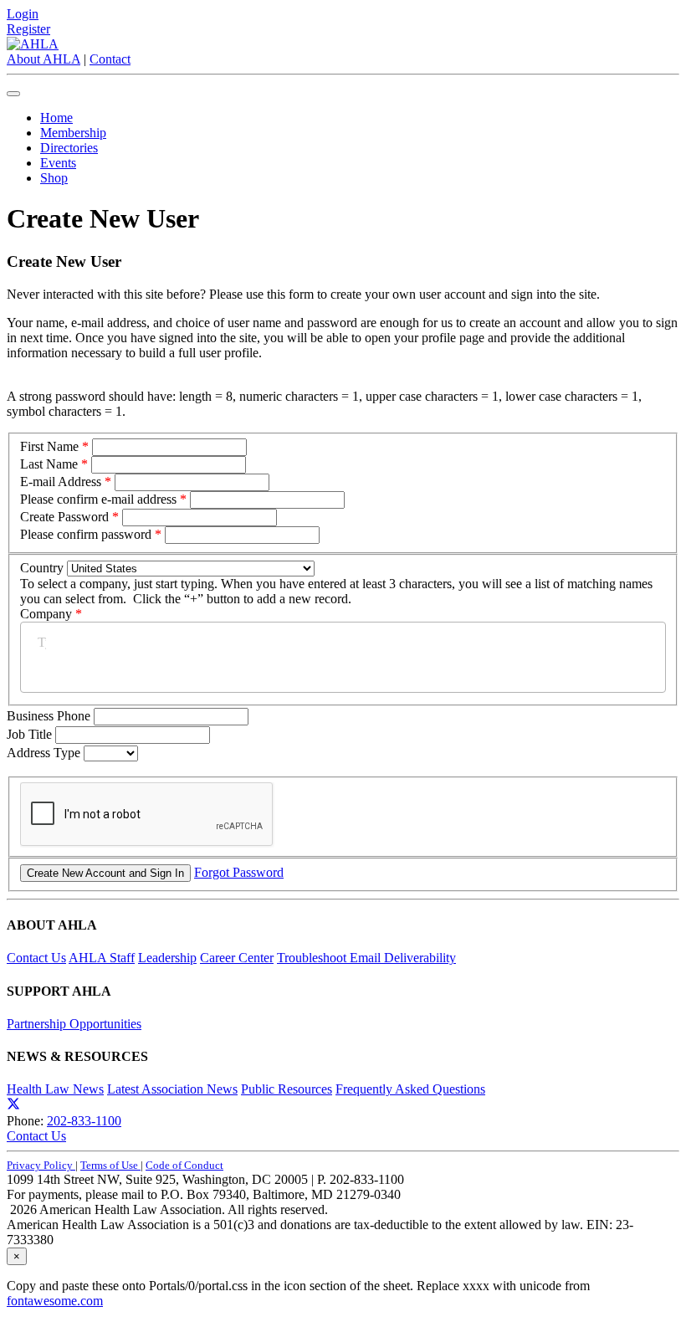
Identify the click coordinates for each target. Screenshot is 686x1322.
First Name (49, 446)
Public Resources (286, 1089)
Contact (110, 59)
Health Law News (55, 1089)
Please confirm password (85, 534)
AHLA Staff (102, 958)
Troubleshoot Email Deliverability (366, 958)
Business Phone (50, 716)
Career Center (237, 958)
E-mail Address (60, 481)
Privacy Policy (41, 1165)
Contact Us (36, 958)
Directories (69, 148)
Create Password (64, 517)
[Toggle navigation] (13, 93)
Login (22, 14)
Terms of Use (110, 1165)
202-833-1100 (84, 1121)
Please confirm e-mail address (98, 499)
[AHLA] (33, 44)
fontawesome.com (55, 1301)
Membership (73, 133)
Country (42, 568)
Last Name (49, 464)
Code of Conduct (184, 1165)
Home (56, 117)
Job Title (31, 734)
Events (58, 163)
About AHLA (43, 59)
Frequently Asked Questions (410, 1089)
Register (28, 29)
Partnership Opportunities (74, 1024)
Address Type (45, 753)
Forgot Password (239, 872)
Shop (54, 178)
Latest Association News (172, 1089)
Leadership (167, 958)
